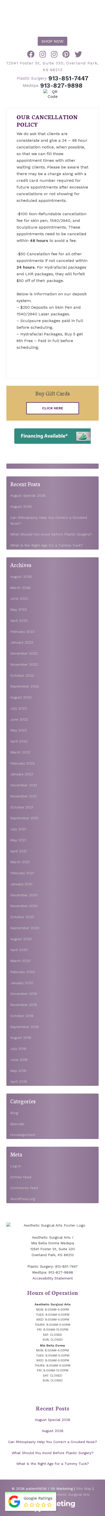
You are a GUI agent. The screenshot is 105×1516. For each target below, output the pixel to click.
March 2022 (20, 752)
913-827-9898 (53, 85)
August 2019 (20, 1037)
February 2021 (22, 873)
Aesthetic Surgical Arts (52, 17)
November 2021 (23, 796)
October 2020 (22, 917)
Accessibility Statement (52, 1278)
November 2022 (23, 664)
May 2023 (18, 609)
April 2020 (19, 950)
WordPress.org (22, 1199)
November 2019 (23, 1005)
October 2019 (21, 1016)
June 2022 (19, 719)
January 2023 (21, 642)
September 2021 (24, 818)
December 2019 (23, 994)
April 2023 (19, 620)
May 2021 (18, 840)
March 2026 (20, 588)
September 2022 (24, 686)
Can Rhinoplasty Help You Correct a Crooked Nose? (52, 1442)
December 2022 (23, 653)
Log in (15, 1166)
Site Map (83, 1488)
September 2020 (24, 928)
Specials (17, 1124)
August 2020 (21, 939)
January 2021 (21, 884)
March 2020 (20, 961)
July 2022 (18, 708)
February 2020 (22, 972)
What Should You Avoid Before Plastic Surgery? (51, 534)
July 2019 (18, 1049)
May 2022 (18, 730)
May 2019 (18, 1071)
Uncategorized (22, 1135)
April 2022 (19, 741)
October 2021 (21, 807)
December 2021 (23, 785)
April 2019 (18, 1081)
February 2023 (22, 631)
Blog (14, 1113)
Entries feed (20, 1177)
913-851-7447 (52, 78)
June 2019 (19, 1060)
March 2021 (20, 862)
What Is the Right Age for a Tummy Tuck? (46, 545)
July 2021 (18, 829)
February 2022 (22, 763)
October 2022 (22, 675)
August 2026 (21, 506)
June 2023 (19, 598)
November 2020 (24, 906)
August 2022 (21, 697)
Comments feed (24, 1188)
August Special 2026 (28, 495)
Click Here (52, 408)
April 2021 (18, 851)
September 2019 (24, 1027)
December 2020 (24, 895)
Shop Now (52, 41)
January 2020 (21, 983)
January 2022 (21, 774)
